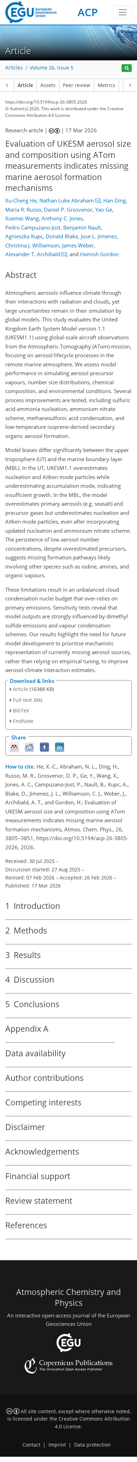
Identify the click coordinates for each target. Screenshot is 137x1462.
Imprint (57, 1445)
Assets (48, 85)
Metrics (106, 85)
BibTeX (21, 710)
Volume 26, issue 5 (51, 68)
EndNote (23, 721)
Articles (14, 68)
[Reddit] (29, 747)
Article (25, 85)
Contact (31, 1445)
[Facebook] (44, 747)
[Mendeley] (14, 747)
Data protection (92, 1445)
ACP (88, 12)
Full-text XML (28, 700)
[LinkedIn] (59, 747)
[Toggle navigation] (122, 12)
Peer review (76, 85)
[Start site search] (127, 68)
